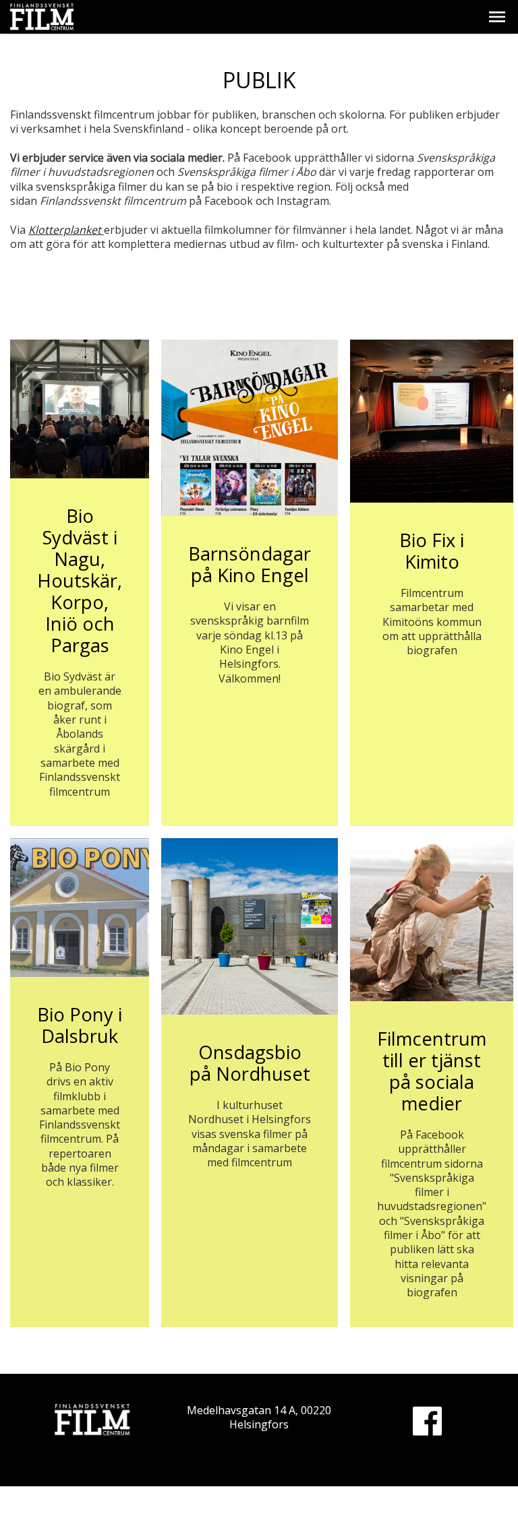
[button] (497, 17)
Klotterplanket (66, 229)
